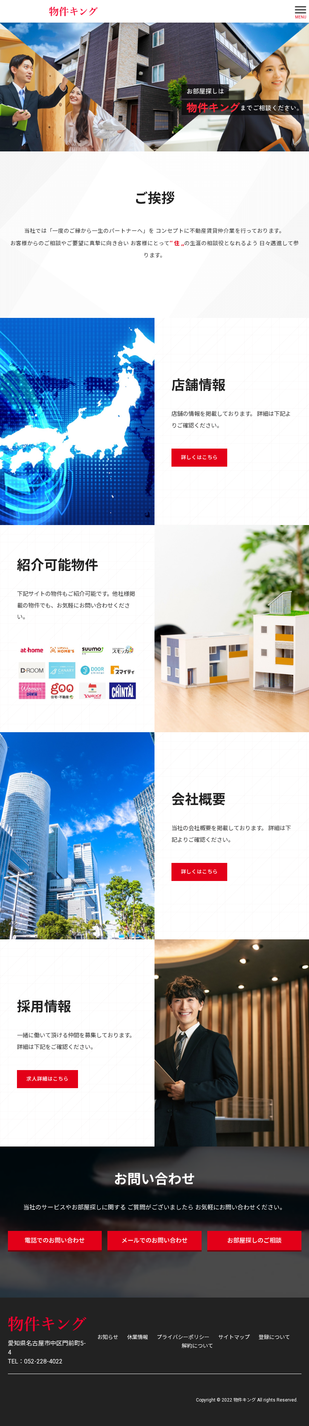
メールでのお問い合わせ (154, 1240)
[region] (154, 87)
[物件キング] (145, 11)
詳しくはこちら (199, 457)
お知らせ (107, 1337)
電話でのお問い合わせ (54, 1240)
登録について (274, 1337)
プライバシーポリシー (183, 1337)
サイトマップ (234, 1337)
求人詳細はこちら (47, 1079)
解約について (197, 1346)
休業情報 (137, 1337)
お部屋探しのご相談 (254, 1240)
